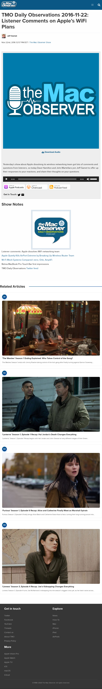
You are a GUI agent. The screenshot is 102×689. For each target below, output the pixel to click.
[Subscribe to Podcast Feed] (59, 189)
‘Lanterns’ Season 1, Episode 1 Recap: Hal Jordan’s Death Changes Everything (39, 434)
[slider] (94, 178)
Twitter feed (32, 268)
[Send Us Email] (22, 194)
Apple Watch (9, 657)
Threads (7, 628)
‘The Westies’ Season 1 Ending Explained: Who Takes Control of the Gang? (37, 358)
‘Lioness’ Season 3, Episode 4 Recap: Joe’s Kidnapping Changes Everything (38, 586)
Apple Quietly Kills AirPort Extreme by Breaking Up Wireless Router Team (38, 255)
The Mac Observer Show (40, 42)
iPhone (56, 628)
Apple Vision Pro (11, 653)
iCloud (7, 674)
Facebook (8, 619)
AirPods (56, 636)
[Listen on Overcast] (37, 189)
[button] (92, 5)
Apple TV (8, 662)
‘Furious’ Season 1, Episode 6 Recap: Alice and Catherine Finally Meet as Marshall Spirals (45, 510)
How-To (56, 619)
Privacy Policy (10, 640)
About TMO (9, 636)
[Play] (6, 179)
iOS (5, 666)
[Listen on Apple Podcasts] (14, 189)
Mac (54, 623)
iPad (54, 632)
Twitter (7, 615)
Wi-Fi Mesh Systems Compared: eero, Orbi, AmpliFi (27, 259)
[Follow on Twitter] (19, 194)
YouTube (8, 623)
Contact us (8, 632)
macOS (7, 670)
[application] (51, 179)
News (55, 615)
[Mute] (88, 179)
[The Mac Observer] (9, 5)
